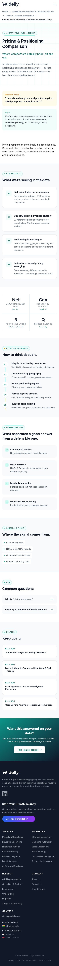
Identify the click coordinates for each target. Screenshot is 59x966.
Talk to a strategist (27, 749)
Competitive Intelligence (43, 856)
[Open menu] (55, 4)
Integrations (7, 889)
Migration (6, 898)
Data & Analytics (9, 861)
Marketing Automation (42, 842)
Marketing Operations (12, 837)
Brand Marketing (10, 851)
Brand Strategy (39, 851)
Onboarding (8, 894)
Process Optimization (42, 861)
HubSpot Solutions (11, 846)
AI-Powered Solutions (12, 866)
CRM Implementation (41, 837)
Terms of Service (29, 960)
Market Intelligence (11, 856)
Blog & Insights (39, 889)
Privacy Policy (14, 960)
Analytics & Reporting (12, 903)
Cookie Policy (45, 960)
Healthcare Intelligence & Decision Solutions (33, 11)
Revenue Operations (12, 842)
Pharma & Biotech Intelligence (20, 15)
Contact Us (37, 884)
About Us (36, 879)
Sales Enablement (40, 846)
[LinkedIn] (4, 793)
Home (5, 11)
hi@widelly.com (13, 916)
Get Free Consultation (17, 819)
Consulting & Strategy (12, 884)
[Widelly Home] (10, 4)
